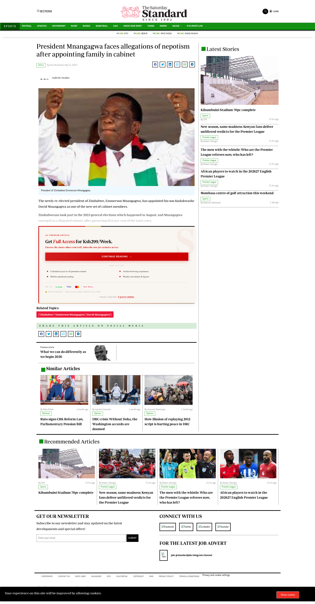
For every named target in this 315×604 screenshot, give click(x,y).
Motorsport (58, 26)
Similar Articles (63, 368)
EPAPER (163, 26)
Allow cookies (288, 595)
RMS (151, 577)
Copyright (138, 577)
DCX (109, 577)
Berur (141, 34)
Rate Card (80, 577)
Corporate (47, 577)
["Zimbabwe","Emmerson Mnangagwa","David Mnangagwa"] (75, 314)
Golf (115, 26)
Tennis (150, 26)
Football (27, 26)
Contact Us (64, 577)
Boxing (86, 26)
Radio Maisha (189, 34)
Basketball (102, 26)
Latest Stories (222, 49)
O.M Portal (122, 577)
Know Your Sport (133, 26)
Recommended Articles (72, 441)
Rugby (74, 26)
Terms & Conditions (189, 577)
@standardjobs (183, 555)
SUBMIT (132, 538)
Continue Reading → (117, 256)
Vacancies (96, 577)
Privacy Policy (166, 577)
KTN (123, 34)
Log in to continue (126, 296)
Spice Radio (164, 34)
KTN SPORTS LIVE (195, 26)
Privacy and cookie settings (216, 575)
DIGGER (176, 26)
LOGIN (275, 11)
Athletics (42, 26)
